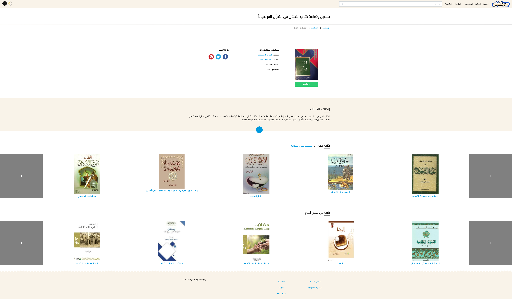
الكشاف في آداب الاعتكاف (87, 263)
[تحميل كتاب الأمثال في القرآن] (306, 64)
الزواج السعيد (256, 196)
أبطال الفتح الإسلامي (87, 196)
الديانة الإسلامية (265, 55)
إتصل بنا (281, 287)
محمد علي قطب (266, 59)
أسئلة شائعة (281, 293)
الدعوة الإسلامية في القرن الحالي (425, 263)
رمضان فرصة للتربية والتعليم (256, 263)
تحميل (307, 84)
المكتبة (314, 28)
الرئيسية (326, 28)
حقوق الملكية (315, 281)
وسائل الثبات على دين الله (172, 263)
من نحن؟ (281, 281)
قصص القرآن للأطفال (340, 192)
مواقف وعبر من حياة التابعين (425, 196)
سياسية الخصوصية (315, 287)
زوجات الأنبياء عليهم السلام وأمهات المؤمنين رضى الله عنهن (171, 190)
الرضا (341, 263)
